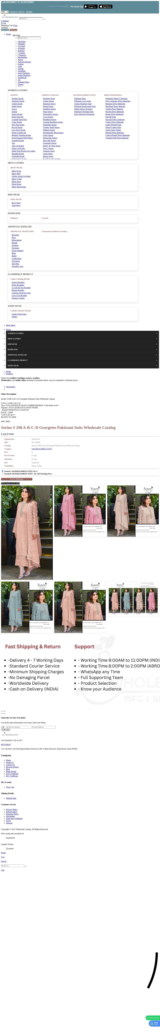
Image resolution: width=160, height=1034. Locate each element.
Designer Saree (49, 98)
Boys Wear (16, 203)
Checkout (13, 30)
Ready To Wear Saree (51, 146)
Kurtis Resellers (18, 285)
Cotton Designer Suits (83, 104)
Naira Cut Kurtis (18, 148)
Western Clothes (18, 298)
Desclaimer (10, 816)
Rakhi (14, 256)
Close (15, 25)
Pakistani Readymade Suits (85, 106)
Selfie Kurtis (17, 106)
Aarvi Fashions (24, 73)
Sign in (21, 12)
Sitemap (9, 823)
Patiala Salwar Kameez (83, 109)
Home (8, 34)
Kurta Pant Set (17, 117)
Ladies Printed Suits (113, 125)
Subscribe (5, 730)
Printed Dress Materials (115, 133)
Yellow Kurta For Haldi (21, 176)
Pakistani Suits (80, 98)
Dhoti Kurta (16, 184)
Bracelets (15, 235)
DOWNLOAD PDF (11, 483)
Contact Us (13, 12)
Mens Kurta (16, 171)
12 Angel (21, 46)
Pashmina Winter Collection (117, 98)
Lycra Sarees (48, 117)
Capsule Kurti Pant (19, 119)
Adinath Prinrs (23, 82)
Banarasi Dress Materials (115, 104)
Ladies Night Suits (19, 314)
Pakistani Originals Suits (84, 112)
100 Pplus (22, 42)
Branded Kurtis (18, 154)
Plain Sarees (48, 112)
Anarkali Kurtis (18, 140)
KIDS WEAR (16, 199)
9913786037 (6, 745)
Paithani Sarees (49, 130)
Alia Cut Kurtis (18, 146)
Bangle (14, 243)
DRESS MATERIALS (113, 95)
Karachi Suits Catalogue (115, 119)
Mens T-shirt (17, 179)
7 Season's (22, 55)
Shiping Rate (11, 798)
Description (10, 387)
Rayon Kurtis (17, 127)
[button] (80, 1031)
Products (9, 374)
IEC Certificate (12, 776)
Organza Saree (49, 151)
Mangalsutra (17, 240)
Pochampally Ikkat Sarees (53, 133)
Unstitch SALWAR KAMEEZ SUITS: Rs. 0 (20, 471)
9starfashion (22, 57)
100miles (21, 44)
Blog (8, 769)
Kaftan (14, 112)
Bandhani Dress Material (115, 106)
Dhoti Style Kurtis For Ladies (23, 151)
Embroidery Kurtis (19, 159)
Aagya (20, 60)
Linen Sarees (48, 135)
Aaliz (20, 66)
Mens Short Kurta (19, 187)
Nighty (14, 317)
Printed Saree (48, 106)
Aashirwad (22, 78)
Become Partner (12, 767)
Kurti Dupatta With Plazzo (22, 138)
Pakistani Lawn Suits (82, 101)
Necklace (15, 248)
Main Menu (10, 325)
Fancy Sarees (48, 148)
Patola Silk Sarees (50, 138)
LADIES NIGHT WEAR (20, 311)
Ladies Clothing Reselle (20, 279)
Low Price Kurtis (18, 130)
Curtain (45, 218)
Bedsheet (14, 218)
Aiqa (20, 87)
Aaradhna (22, 71)
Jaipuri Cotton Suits (113, 127)
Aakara (21, 64)
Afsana (20, 84)
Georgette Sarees (49, 143)
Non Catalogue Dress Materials (118, 101)
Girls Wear (16, 205)
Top (13, 143)
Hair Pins (15, 264)
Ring (14, 237)
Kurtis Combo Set (19, 133)
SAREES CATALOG (50, 95)
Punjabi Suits (111, 117)
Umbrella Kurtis (18, 156)
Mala (14, 253)
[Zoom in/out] (5, 711)
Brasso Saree (48, 156)
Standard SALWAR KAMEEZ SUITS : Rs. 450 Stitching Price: (28, 474)
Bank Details (11, 771)
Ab (19, 80)
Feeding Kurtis (18, 98)
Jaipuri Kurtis (17, 114)
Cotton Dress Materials (115, 122)
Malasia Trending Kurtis (21, 135)
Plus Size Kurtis (18, 125)
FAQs (8, 821)
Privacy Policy (12, 809)
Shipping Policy (12, 814)
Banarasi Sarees (49, 104)
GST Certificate (12, 774)
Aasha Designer (24, 75)
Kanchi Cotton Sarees (51, 159)
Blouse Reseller (18, 290)
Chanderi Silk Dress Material (117, 138)
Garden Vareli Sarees (51, 127)
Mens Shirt (16, 174)
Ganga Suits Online (113, 130)
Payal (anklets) (17, 251)
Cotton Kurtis (17, 104)
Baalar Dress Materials (114, 114)
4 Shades (21, 48)
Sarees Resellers (18, 282)
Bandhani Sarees (49, 119)
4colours (21, 51)
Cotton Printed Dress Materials (118, 135)
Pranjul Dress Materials (115, 112)
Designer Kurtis (18, 101)
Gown (14, 109)
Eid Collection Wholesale (84, 114)
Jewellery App (17, 266)
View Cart (5, 30)
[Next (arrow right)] (5, 713)
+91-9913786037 (9, 2)
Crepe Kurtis (17, 122)
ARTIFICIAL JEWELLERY (22, 231)
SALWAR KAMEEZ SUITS (84, 95)
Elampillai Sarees (50, 125)
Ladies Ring (16, 258)
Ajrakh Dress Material (114, 109)
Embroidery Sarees (50, 114)
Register (29, 12)
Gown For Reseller (19, 295)
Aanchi (21, 69)
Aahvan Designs (24, 62)
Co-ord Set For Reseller (21, 288)
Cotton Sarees (48, 101)
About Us (10, 762)
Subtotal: (4, 28)
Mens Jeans (16, 182)
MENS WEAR (16, 168)
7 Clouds (21, 53)
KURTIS (14, 95)
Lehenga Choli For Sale (21, 293)
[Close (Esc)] (2, 711)
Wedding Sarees (49, 109)
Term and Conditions (14, 818)
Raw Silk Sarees (49, 140)
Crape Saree (48, 154)
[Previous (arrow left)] (2, 713)
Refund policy (11, 812)
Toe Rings (16, 261)
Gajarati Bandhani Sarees (53, 122)
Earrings (15, 245)
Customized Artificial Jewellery (55, 231)
